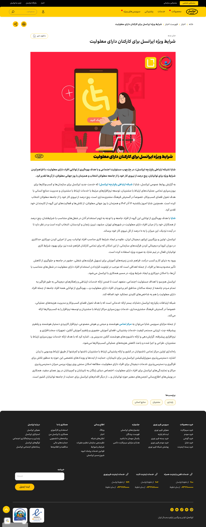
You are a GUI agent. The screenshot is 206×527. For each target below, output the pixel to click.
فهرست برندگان (133, 434)
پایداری (170, 402)
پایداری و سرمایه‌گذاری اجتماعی (26, 438)
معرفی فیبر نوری (161, 430)
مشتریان (156, 402)
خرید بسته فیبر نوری (160, 438)
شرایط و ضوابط (97, 447)
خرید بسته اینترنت (185, 447)
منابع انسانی (140, 402)
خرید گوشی (188, 438)
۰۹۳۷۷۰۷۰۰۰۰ (152, 487)
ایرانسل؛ (189, 517)
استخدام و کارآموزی (59, 430)
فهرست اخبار (171, 24)
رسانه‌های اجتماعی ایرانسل (28, 447)
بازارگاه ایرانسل (31, 3)
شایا (173, 218)
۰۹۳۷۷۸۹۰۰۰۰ (123, 487)
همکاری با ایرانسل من (58, 434)
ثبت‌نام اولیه (163, 434)
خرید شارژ (189, 442)
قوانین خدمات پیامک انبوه (92, 451)
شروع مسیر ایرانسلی (95, 455)
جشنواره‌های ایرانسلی (130, 430)
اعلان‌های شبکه (97, 438)
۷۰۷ (156, 482)
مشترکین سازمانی (170, 3)
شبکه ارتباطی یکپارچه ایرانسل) (116, 185)
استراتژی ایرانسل (32, 434)
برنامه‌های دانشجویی (59, 438)
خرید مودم (188, 434)
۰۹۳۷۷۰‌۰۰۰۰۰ (187, 487)
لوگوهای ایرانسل (32, 442)
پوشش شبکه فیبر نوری (158, 447)
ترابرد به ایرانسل (15, 3)
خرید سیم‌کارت (186, 430)
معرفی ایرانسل (33, 430)
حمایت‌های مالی (60, 442)
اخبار (42, 3)
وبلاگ (101, 430)
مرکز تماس (125, 324)
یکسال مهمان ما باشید (130, 438)
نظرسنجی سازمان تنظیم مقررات (90, 442)
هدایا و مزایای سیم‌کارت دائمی (126, 442)
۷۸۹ (127, 482)
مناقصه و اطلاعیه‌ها (59, 447)
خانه (191, 24)
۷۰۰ (191, 482)
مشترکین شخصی (189, 3)
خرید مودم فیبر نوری (160, 442)
